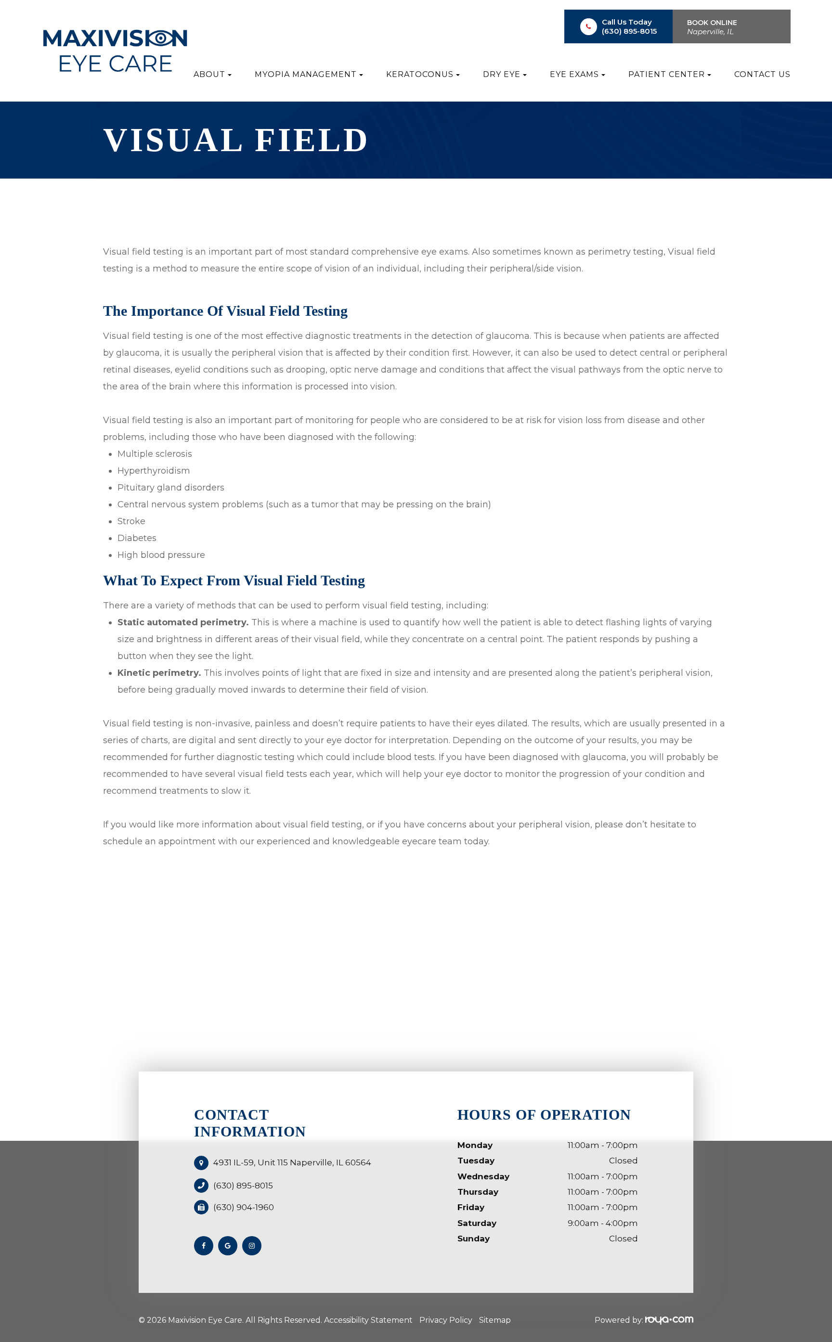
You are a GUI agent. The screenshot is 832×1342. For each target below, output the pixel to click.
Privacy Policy (445, 1320)
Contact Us (762, 74)
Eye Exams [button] (574, 74)
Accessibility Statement (368, 1320)
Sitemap (495, 1320)
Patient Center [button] (666, 74)
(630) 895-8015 (629, 31)
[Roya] (669, 1320)
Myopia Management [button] (306, 74)
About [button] (209, 74)
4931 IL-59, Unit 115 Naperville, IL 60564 (292, 1162)
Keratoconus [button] (420, 74)
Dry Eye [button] (501, 74)
